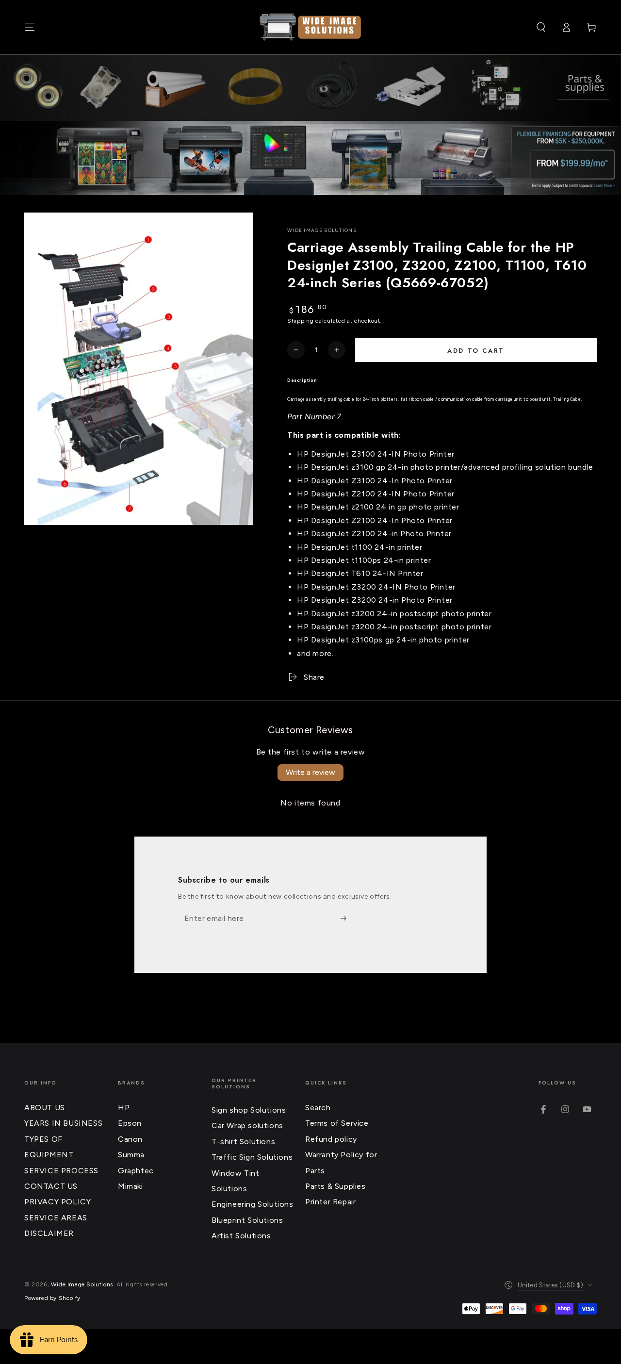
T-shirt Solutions (243, 1141)
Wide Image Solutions (322, 230)
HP (124, 1107)
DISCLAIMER (49, 1233)
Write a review (310, 772)
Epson (130, 1123)
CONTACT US (51, 1186)
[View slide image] (310, 158)
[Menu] (29, 27)
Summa (131, 1154)
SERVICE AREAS (55, 1217)
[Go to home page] (310, 27)
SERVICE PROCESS (61, 1170)
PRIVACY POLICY (57, 1201)
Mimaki (130, 1186)
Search (318, 1107)
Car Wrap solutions (247, 1125)
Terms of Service (337, 1123)
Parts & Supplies (335, 1186)
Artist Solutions (241, 1235)
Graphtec (136, 1170)
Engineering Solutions (253, 1204)
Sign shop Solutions (249, 1110)
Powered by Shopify (52, 1298)
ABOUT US (44, 1107)
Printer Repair (330, 1201)
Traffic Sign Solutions (252, 1157)
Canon (130, 1139)
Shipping (300, 320)
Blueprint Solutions (247, 1220)
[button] (541, 27)
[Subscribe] (347, 918)
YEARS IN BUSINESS (63, 1123)
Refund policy (331, 1139)
